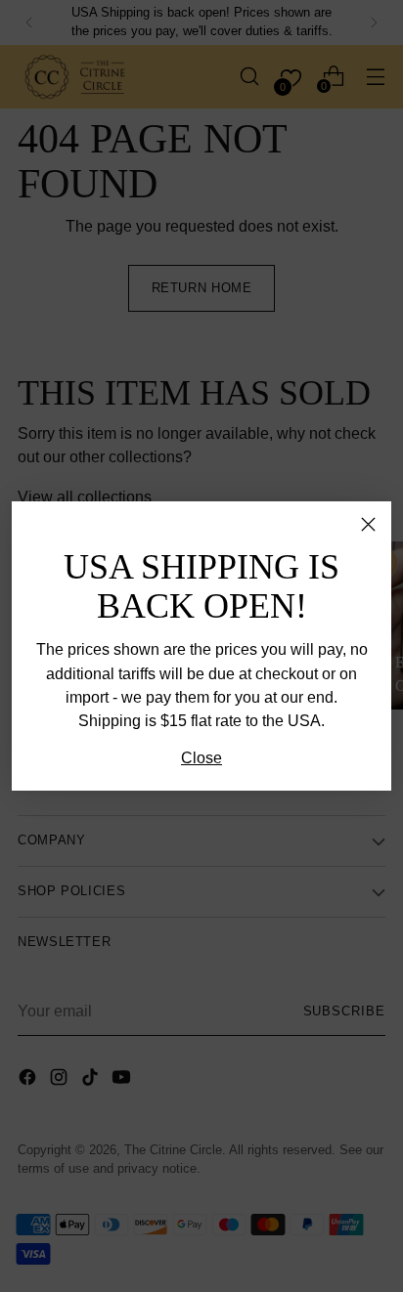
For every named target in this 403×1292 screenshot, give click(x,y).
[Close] (368, 524)
